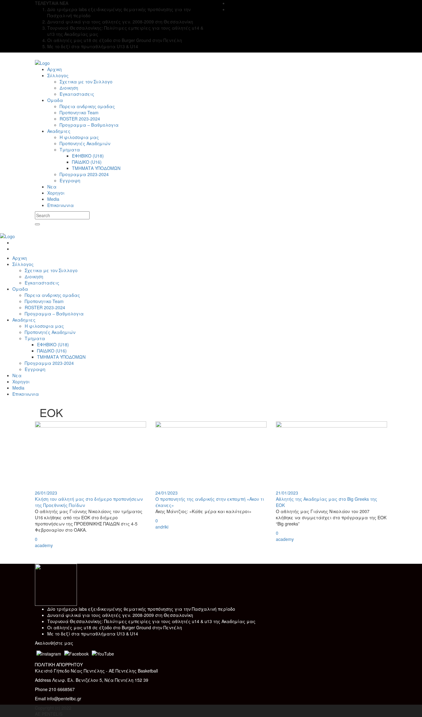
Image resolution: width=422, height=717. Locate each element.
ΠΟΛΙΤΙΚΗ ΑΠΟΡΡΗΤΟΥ (59, 664)
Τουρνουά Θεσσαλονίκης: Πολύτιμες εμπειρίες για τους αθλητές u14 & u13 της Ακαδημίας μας (151, 621)
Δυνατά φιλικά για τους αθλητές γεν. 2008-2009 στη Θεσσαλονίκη (120, 615)
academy (44, 545)
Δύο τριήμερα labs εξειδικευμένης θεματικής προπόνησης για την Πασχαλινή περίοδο (141, 609)
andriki (161, 527)
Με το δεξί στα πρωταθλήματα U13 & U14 (92, 634)
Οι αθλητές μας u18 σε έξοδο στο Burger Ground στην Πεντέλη (114, 627)
